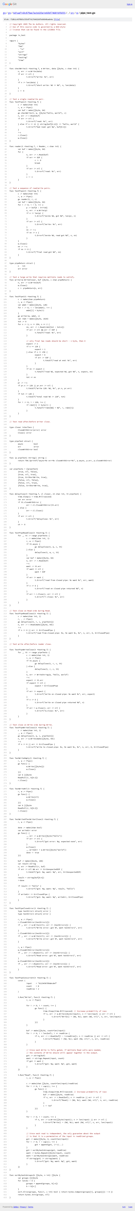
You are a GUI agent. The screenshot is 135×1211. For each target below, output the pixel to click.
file (57, 19)
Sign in (129, 4)
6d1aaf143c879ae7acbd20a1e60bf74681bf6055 (39, 12)
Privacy (23, 1207)
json (130, 1207)
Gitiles (15, 1207)
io (77, 12)
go (4, 12)
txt (124, 1207)
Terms (30, 1207)
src (72, 12)
